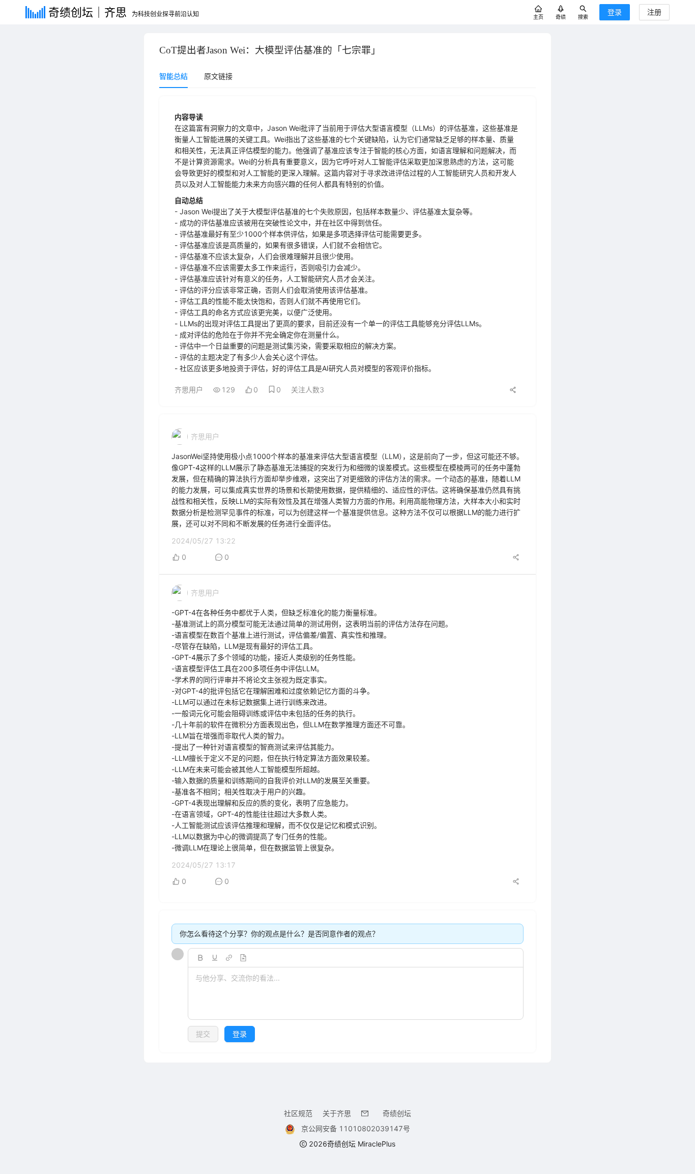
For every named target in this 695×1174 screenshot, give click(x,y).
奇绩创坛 (397, 1113)
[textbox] (355, 993)
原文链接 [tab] (218, 76)
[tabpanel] (347, 574)
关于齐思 (337, 1113)
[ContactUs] (366, 1113)
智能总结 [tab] (173, 76)
